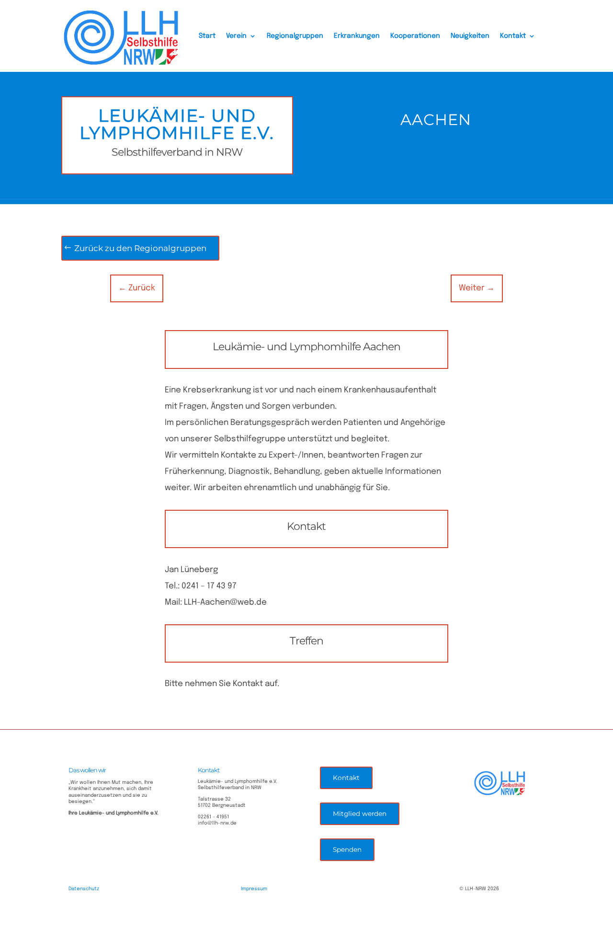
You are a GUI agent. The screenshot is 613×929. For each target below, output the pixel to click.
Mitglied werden (359, 813)
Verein (236, 36)
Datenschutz (83, 888)
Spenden (347, 849)
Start (207, 36)
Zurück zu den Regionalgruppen (140, 248)
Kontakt (513, 36)
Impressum (254, 888)
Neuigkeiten (470, 36)
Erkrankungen (357, 36)
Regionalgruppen (295, 36)
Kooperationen (415, 36)
